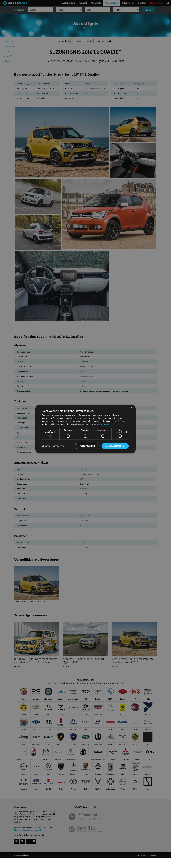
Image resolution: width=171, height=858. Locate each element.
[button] (53, 446)
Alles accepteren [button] (115, 446)
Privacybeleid (103, 424)
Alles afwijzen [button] (87, 446)
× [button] (131, 408)
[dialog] (85, 429)
